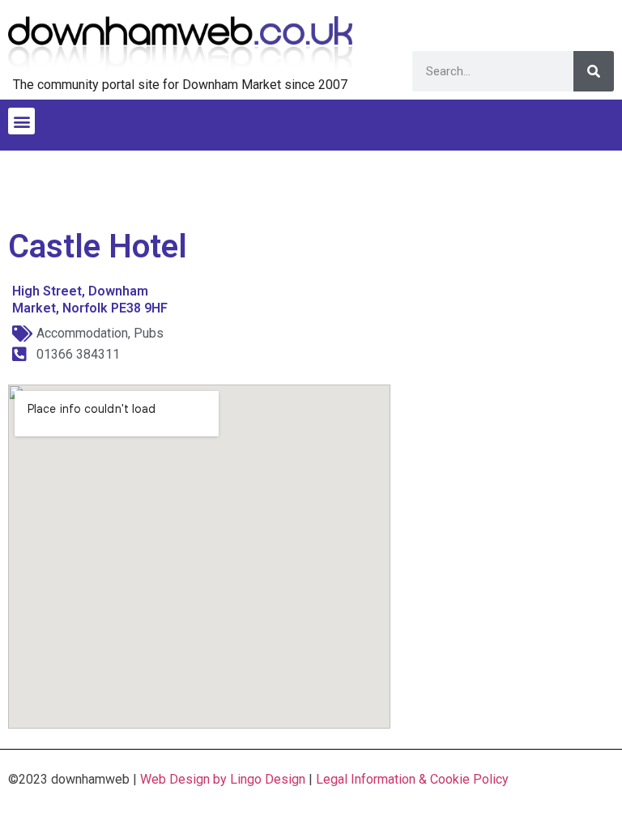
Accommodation (82, 333)
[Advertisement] (311, 187)
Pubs (149, 333)
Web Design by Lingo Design (222, 779)
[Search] (593, 71)
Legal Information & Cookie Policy (412, 779)
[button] (21, 121)
